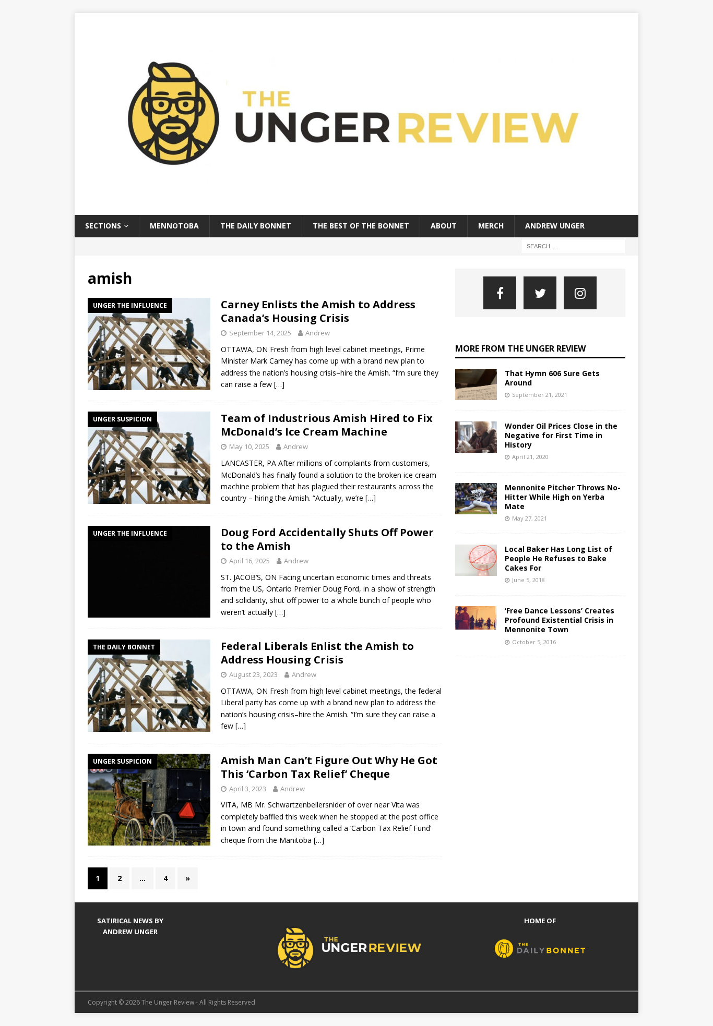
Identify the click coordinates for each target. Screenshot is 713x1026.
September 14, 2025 (260, 332)
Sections (103, 226)
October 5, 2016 (534, 642)
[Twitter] (540, 292)
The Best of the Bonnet (361, 226)
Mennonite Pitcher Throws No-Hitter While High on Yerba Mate (563, 496)
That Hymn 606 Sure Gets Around (552, 378)
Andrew (317, 332)
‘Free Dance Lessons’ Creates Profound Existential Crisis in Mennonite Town (559, 620)
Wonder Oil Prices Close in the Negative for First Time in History (561, 435)
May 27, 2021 (529, 518)
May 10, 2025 (249, 446)
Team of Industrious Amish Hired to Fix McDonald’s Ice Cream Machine (327, 425)
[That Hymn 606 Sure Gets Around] (476, 384)
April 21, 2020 (530, 457)
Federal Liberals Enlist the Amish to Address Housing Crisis (317, 653)
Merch (491, 226)
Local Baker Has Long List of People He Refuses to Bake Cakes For (558, 558)
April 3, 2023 (247, 788)
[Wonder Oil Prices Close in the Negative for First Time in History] (476, 437)
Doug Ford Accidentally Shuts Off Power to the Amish (327, 539)
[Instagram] (580, 292)
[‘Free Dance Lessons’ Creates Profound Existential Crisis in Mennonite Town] (476, 618)
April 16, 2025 (249, 560)
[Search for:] (573, 245)
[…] (279, 384)
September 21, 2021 (539, 395)
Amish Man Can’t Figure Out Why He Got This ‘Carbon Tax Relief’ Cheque (329, 767)
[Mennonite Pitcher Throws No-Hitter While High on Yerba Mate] (476, 498)
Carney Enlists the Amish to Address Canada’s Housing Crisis (318, 311)
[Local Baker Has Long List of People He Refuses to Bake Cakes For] (476, 560)
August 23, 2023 (253, 674)
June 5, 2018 (528, 580)
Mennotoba (174, 226)
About (444, 226)
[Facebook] (499, 292)
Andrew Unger (555, 226)
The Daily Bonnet (255, 226)
